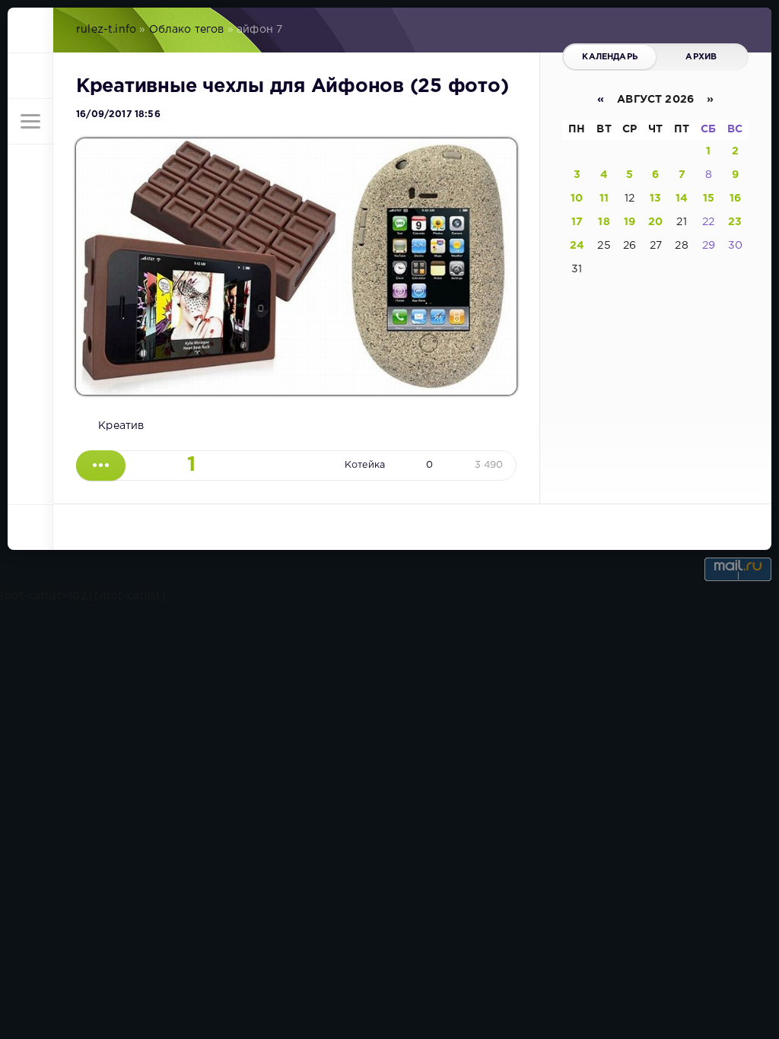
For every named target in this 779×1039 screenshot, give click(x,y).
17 (577, 222)
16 (735, 198)
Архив (701, 57)
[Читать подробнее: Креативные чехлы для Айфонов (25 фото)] (101, 465)
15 (708, 198)
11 (604, 198)
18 (603, 222)
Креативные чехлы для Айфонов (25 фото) (292, 86)
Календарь (610, 57)
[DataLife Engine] (30, 30)
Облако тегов (186, 29)
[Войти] (30, 76)
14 (682, 198)
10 (577, 198)
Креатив (121, 426)
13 (655, 198)
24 (577, 245)
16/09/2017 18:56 (118, 114)
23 (735, 222)
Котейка (365, 465)
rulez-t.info (106, 29)
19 (629, 222)
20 (655, 222)
